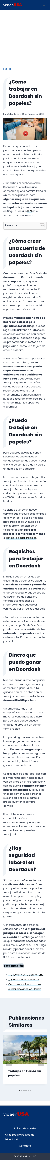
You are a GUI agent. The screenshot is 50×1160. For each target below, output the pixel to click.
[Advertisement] (25, 37)
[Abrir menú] (44, 5)
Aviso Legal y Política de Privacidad (19, 1137)
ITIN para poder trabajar (21, 538)
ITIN (29, 211)
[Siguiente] (41, 1061)
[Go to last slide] (9, 1061)
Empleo (7, 69)
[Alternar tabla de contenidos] (41, 225)
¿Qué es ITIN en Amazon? (23, 979)
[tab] (19, 1090)
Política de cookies (25, 1128)
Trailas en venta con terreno (25, 974)
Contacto (25, 1145)
